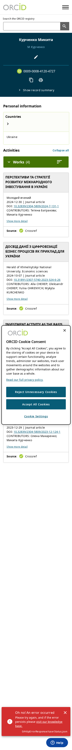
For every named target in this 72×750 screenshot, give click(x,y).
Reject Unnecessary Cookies (36, 392)
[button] (61, 150)
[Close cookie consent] (64, 330)
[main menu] (65, 7)
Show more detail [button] (17, 221)
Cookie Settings (36, 416)
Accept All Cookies (36, 404)
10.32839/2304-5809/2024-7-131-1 (36, 206)
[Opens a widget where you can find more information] (57, 743)
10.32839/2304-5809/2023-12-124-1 (37, 432)
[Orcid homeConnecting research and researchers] (14, 7)
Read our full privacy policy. (24, 380)
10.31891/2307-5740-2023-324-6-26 (37, 280)
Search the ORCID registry (19, 18)
